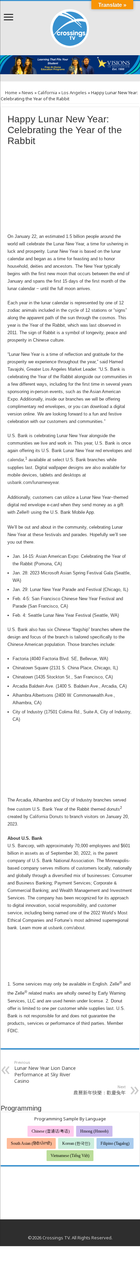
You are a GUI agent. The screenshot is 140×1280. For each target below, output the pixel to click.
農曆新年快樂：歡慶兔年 (99, 1090)
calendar (15, 460)
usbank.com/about (66, 927)
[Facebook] (63, 1229)
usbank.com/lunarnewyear (32, 482)
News (27, 92)
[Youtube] (70, 1229)
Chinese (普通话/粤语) (51, 1131)
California (47, 92)
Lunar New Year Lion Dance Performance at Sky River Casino (45, 1072)
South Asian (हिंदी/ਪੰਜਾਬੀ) (31, 1143)
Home (10, 92)
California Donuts (46, 816)
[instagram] (76, 1229)
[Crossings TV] (70, 27)
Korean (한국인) (76, 1143)
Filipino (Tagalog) (115, 1143)
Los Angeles (74, 92)
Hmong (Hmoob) (94, 1131)
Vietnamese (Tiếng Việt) (70, 1155)
